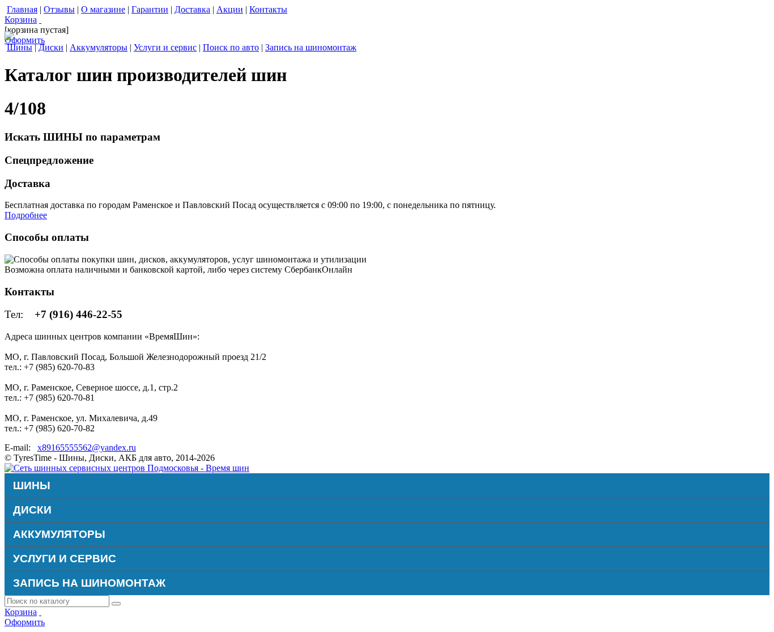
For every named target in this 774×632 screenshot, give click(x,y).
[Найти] (116, 603)
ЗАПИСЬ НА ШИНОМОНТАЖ (89, 583)
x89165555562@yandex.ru (86, 447)
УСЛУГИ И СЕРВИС (64, 559)
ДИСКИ (32, 510)
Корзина (21, 19)
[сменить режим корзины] (40, 19)
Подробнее (26, 215)
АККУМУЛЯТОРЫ (59, 534)
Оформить (25, 40)
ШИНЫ (31, 485)
